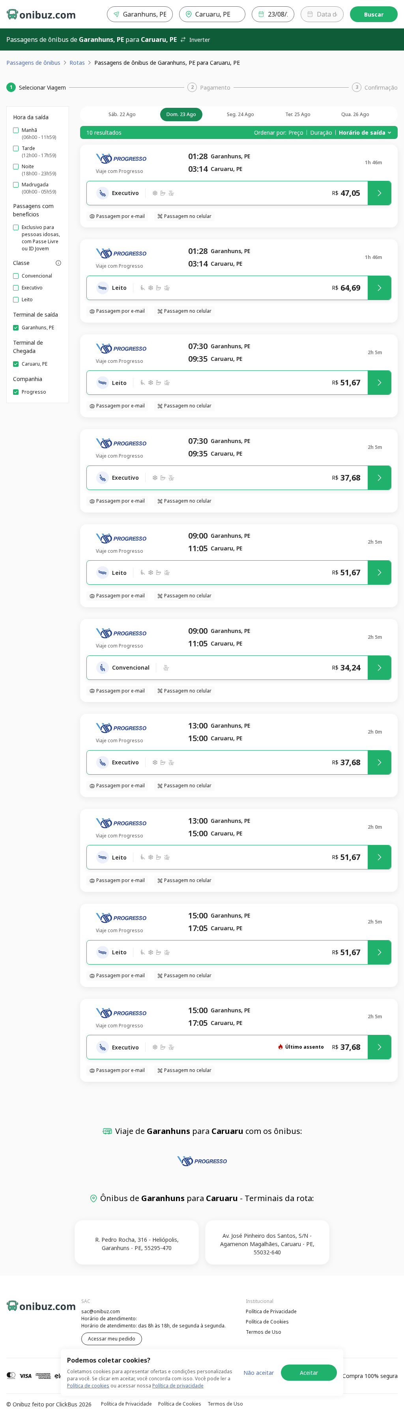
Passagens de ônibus (33, 62)
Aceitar (309, 1372)
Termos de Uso (263, 1332)
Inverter (199, 39)
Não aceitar (258, 1372)
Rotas (77, 62)
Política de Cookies (267, 1321)
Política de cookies (88, 1385)
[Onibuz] (41, 14)
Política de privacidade (178, 1385)
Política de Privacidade (271, 1311)
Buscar (373, 14)
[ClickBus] (28, 1310)
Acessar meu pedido (111, 1338)
